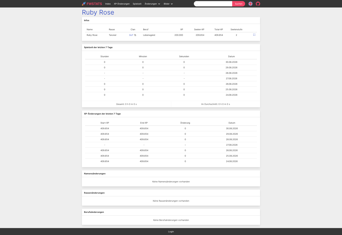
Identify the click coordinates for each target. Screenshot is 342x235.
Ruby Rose (98, 12)
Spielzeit (137, 3)
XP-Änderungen (122, 3)
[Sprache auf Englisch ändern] (250, 4)
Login (171, 231)
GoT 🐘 (133, 35)
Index (108, 3)
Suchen (238, 3)
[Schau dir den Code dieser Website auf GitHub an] (258, 4)
